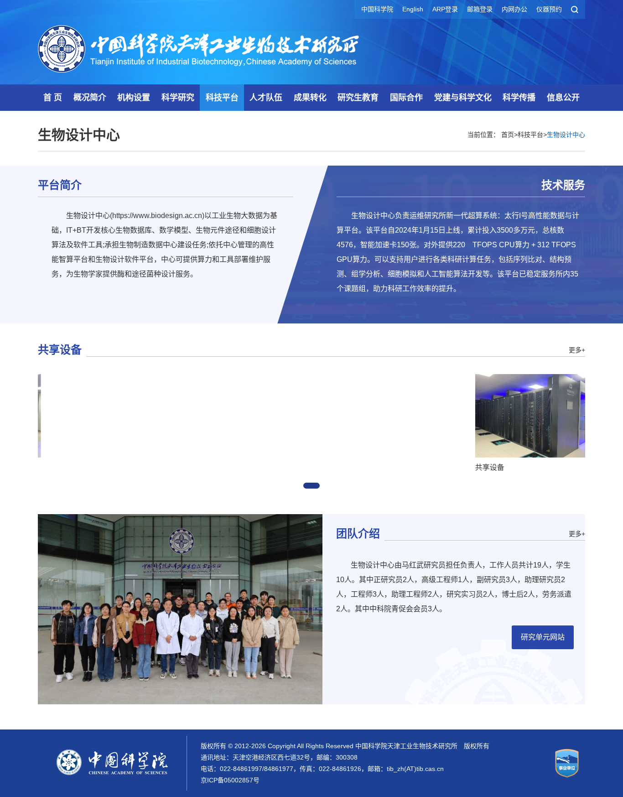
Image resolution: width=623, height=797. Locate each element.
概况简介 (89, 97)
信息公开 (563, 97)
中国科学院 (377, 9)
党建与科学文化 (463, 97)
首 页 (52, 97)
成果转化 (310, 97)
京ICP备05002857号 (230, 780)
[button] (311, 486)
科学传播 (519, 97)
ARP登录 (445, 9)
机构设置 (133, 97)
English (412, 9)
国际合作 (406, 97)
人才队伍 (265, 97)
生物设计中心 (566, 134)
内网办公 (514, 9)
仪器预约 (549, 9)
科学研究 (177, 97)
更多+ (577, 350)
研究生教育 (358, 97)
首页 (507, 134)
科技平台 (222, 97)
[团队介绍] (180, 608)
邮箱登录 (480, 9)
